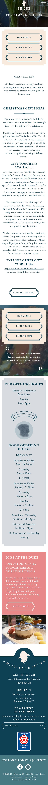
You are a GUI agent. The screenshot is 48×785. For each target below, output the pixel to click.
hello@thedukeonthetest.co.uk (24, 678)
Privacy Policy (31, 777)
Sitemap (34, 774)
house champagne (19, 192)
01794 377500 (24, 683)
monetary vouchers (25, 233)
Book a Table (20, 606)
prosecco (36, 192)
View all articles (24, 293)
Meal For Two (29, 175)
